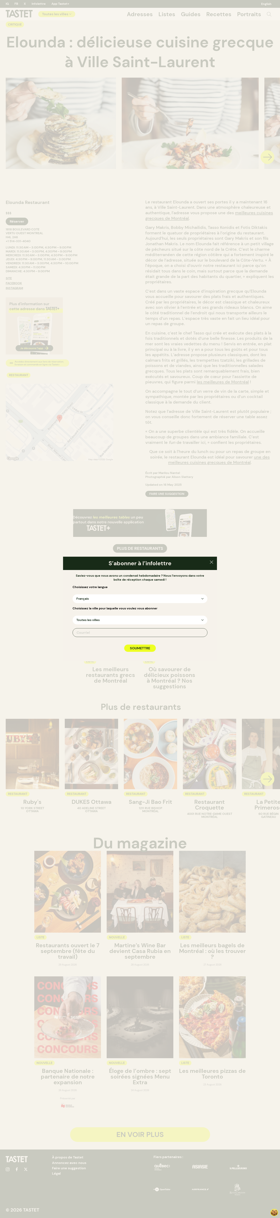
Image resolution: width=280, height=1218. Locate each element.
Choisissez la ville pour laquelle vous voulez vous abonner (115, 608)
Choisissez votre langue (90, 587)
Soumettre (140, 648)
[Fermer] (211, 562)
